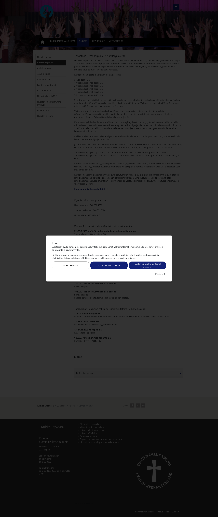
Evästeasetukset (70, 265)
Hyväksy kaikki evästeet (109, 265)
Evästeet (160, 273)
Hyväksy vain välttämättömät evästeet (147, 265)
